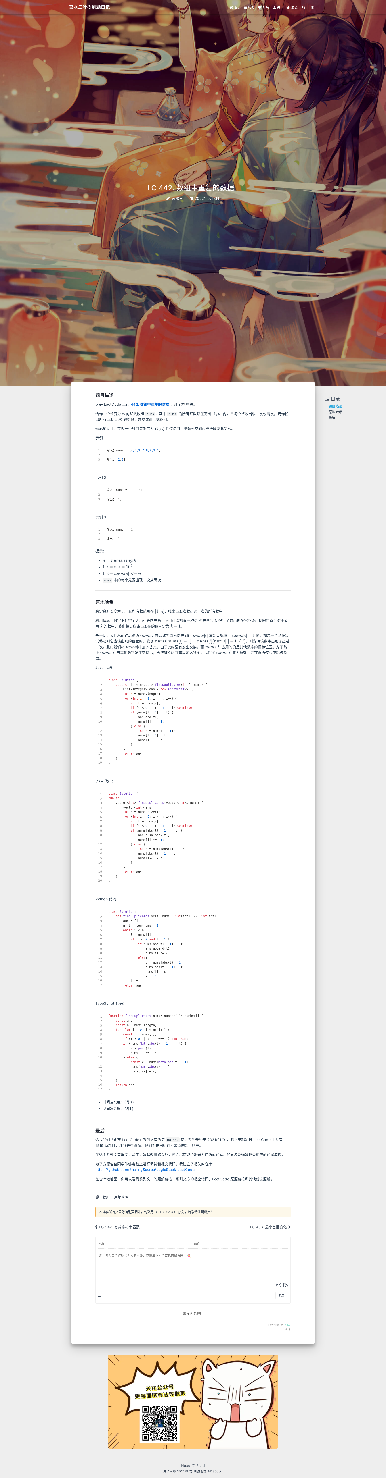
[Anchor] (115, 395)
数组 (106, 1197)
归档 (251, 7)
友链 (294, 7)
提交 (281, 1295)
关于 (280, 7)
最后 (332, 417)
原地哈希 (121, 1197)
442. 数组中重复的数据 (150, 404)
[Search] (304, 7)
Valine (288, 1325)
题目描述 (335, 406)
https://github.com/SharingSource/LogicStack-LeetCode (145, 1169)
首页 (237, 7)
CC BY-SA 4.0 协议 (169, 1212)
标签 (265, 7)
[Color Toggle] (312, 7)
